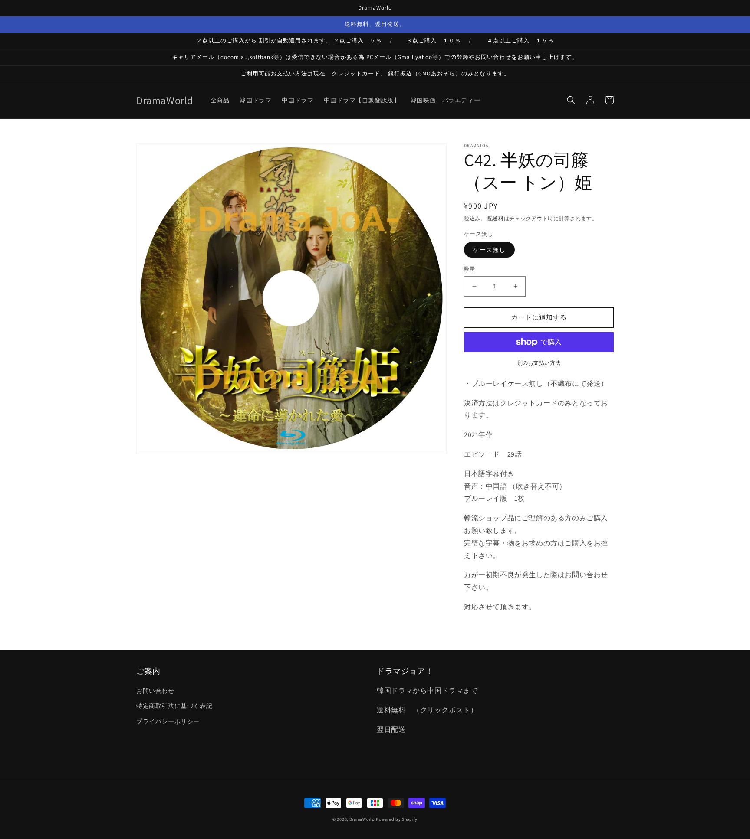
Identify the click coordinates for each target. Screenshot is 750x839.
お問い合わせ (155, 691)
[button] (571, 100)
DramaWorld (362, 819)
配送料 (495, 218)
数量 (470, 269)
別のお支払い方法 (539, 362)
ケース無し (489, 250)
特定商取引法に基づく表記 (174, 706)
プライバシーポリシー (168, 721)
